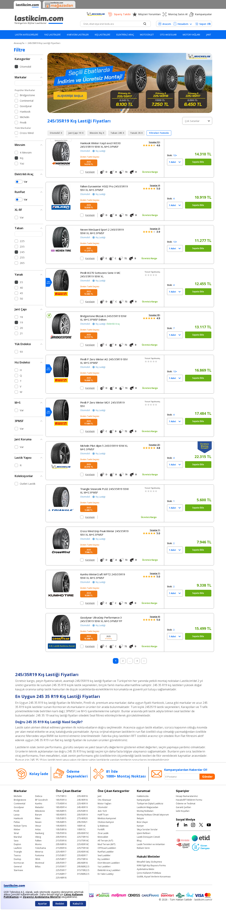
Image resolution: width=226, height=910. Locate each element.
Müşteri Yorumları (149, 14)
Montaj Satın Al (178, 14)
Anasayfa (19, 43)
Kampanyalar (203, 14)
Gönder (207, 777)
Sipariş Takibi (122, 14)
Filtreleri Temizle (159, 132)
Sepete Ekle (198, 161)
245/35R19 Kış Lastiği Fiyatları (44, 43)
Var (25, 181)
